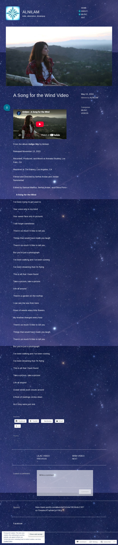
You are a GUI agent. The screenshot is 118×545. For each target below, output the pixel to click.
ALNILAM (30, 12)
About (84, 11)
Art (83, 18)
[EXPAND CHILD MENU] (79, 11)
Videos (84, 113)
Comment (85, 492)
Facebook (17, 523)
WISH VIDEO (78, 457)
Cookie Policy (8, 541)
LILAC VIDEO (43, 457)
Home (84, 8)
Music (84, 14)
